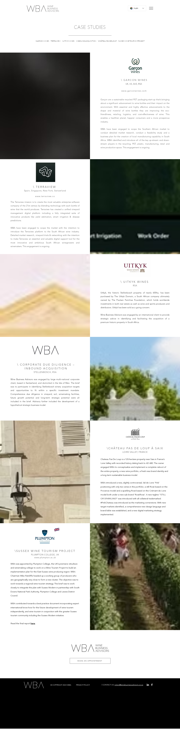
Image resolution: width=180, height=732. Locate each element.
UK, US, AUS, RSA (134, 84)
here (33, 624)
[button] (151, 8)
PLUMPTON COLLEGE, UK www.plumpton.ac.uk (45, 556)
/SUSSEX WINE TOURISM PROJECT (131, 41)
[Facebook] (151, 684)
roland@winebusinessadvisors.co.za (128, 685)
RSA (135, 285)
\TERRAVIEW (55, 41)
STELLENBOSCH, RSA (45, 372)
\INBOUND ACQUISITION (86, 41)
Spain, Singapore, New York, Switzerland (45, 190)
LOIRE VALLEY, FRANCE (135, 452)
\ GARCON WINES (42, 41)
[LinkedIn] (147, 684)
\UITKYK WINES (68, 41)
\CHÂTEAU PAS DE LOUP (107, 41)
